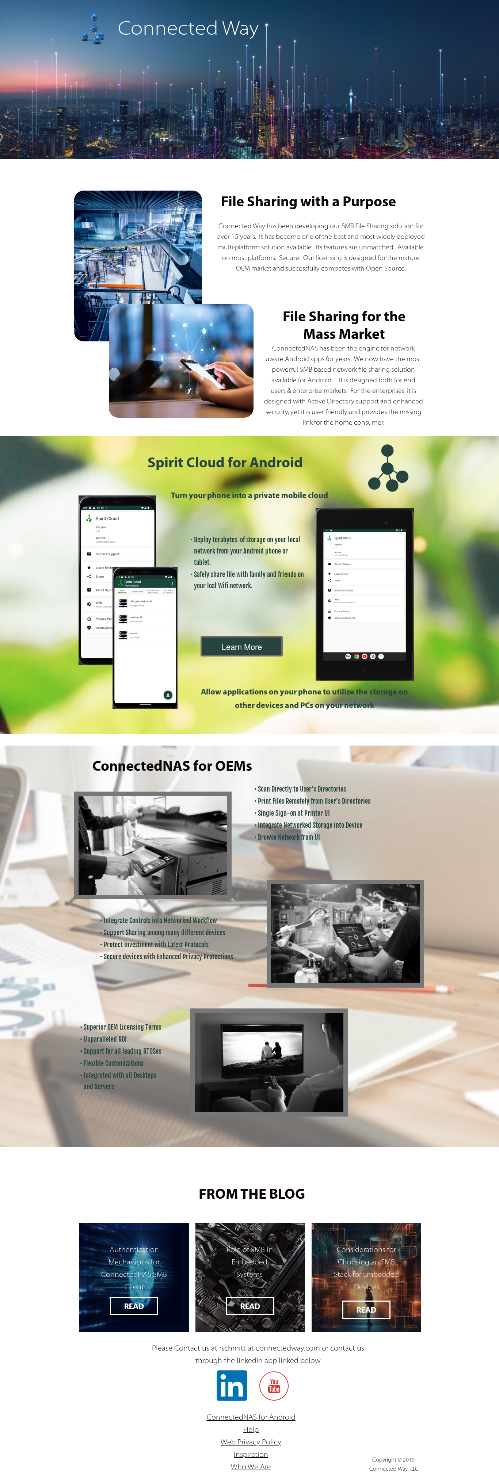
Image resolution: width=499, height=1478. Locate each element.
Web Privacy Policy (251, 1442)
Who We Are (251, 1467)
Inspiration (251, 1455)
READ (134, 1306)
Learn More (242, 646)
